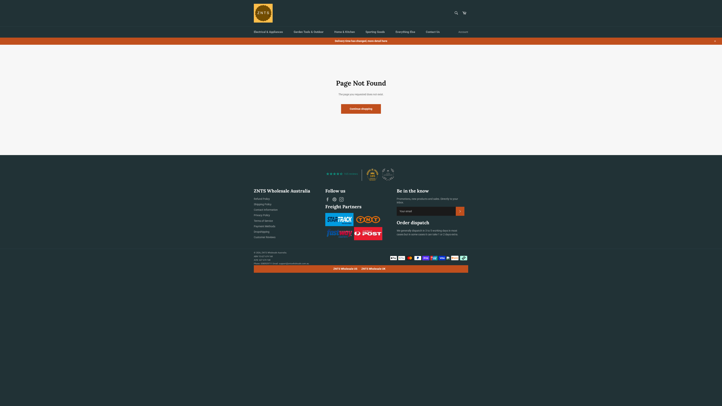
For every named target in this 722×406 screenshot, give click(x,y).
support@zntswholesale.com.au (294, 263)
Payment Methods (264, 226)
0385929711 (266, 263)
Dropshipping (261, 231)
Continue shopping (361, 108)
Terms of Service (263, 220)
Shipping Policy (263, 204)
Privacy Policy (262, 215)
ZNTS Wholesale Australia (274, 252)
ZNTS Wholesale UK (373, 268)
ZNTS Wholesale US (345, 268)
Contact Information (266, 209)
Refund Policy (262, 198)
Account (463, 31)
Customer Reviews (264, 237)
